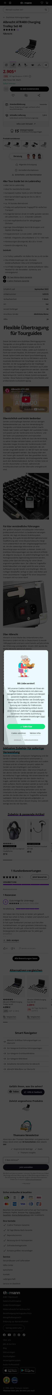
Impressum (17, 740)
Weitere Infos (35, 733)
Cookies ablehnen (18, 733)
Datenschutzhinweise (31, 740)
